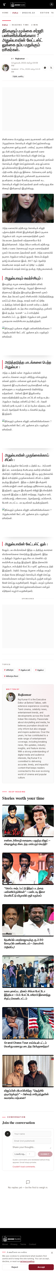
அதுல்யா (39, 670)
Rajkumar (20, 58)
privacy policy (27, 1261)
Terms (23, 1244)
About (5, 1244)
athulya (8, 670)
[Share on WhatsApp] (45, 67)
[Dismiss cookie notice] (51, 1252)
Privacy (14, 1244)
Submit (45, 1154)
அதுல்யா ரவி (24, 670)
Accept (41, 1267)
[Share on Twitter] (51, 67)
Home (5, 13)
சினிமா (15, 13)
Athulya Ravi (11, 676)
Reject (15, 1267)
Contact (32, 1244)
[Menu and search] (4, 4)
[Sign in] (51, 4)
